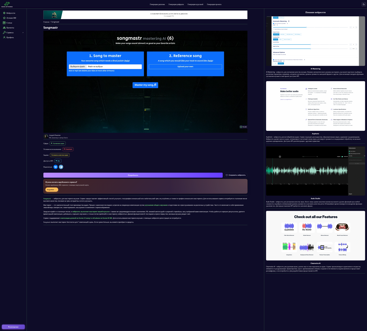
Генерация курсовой (195, 4)
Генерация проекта (214, 4)
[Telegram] (61, 167)
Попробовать (133, 175)
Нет (59, 161)
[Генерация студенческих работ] (145, 15)
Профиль (10, 37)
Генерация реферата (176, 4)
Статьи (9, 22)
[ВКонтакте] (55, 167)
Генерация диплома (157, 4)
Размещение (13, 327)
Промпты (10, 27)
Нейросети (10, 12)
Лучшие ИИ (11, 17)
